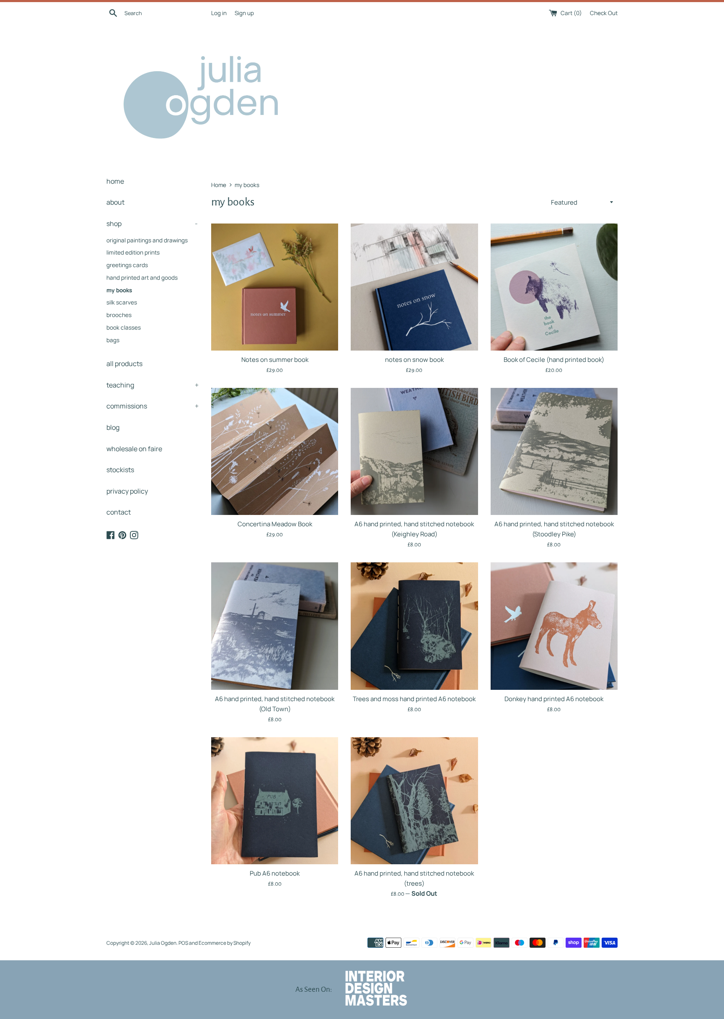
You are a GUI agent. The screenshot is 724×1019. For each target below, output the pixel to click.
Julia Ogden (162, 942)
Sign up (244, 13)
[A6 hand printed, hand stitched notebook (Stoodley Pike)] (554, 451)
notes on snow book (414, 359)
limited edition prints (133, 252)
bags (112, 340)
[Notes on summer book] (274, 287)
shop (152, 223)
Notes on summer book (274, 359)
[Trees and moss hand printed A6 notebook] (414, 625)
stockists (120, 469)
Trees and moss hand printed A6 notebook (414, 698)
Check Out (604, 13)
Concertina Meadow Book (275, 524)
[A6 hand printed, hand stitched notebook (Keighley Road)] (414, 451)
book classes (123, 327)
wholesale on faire (134, 448)
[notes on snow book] (414, 287)
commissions (152, 406)
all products (124, 363)
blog (112, 427)
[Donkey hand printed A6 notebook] (554, 625)
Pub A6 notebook (275, 873)
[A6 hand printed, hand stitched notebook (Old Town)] (274, 625)
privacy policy (127, 491)
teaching (152, 385)
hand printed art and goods (142, 277)
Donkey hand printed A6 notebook (553, 698)
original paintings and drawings (147, 240)
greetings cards (127, 265)
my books (119, 290)
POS (183, 942)
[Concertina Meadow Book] (274, 451)
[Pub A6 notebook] (274, 800)
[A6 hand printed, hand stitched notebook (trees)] (414, 800)
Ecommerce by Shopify (225, 942)
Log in (219, 13)
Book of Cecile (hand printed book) (554, 359)
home (115, 181)
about (115, 202)
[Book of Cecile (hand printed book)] (554, 287)
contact (118, 512)
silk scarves (121, 302)
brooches (119, 315)
